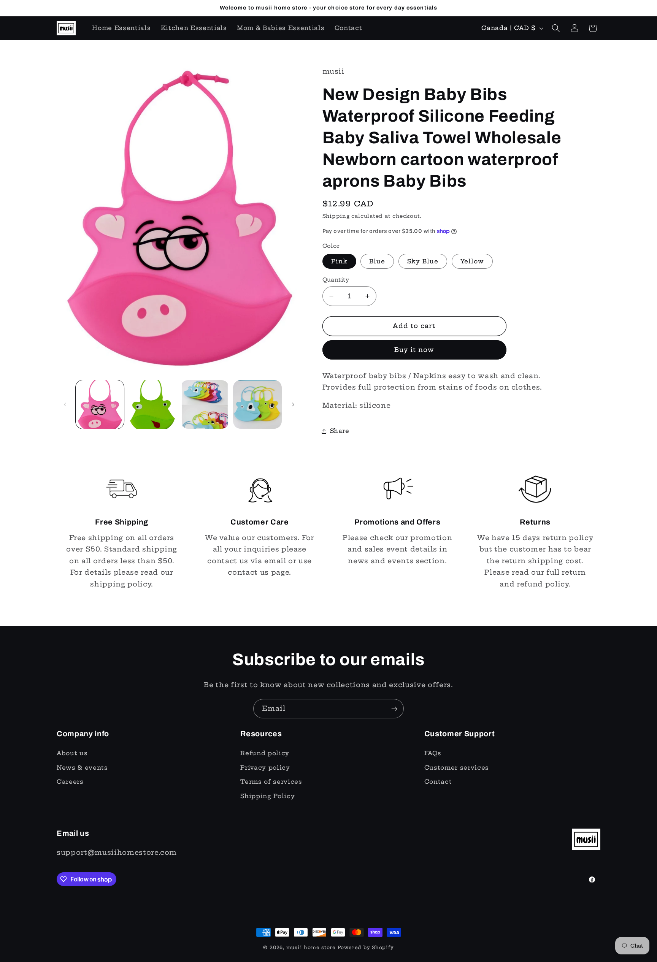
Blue (377, 261)
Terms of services (271, 781)
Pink (339, 261)
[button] (556, 28)
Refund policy (264, 753)
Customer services (456, 767)
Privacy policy (265, 767)
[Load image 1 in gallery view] (100, 404)
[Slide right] (293, 404)
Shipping (336, 216)
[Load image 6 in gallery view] (257, 404)
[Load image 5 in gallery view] (205, 404)
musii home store (311, 947)
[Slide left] (65, 404)
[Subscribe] (394, 709)
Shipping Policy (267, 796)
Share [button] (339, 430)
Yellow (472, 261)
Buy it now (414, 349)
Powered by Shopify (366, 947)
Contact (438, 781)
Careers (70, 781)
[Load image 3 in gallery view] (152, 404)
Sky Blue (423, 261)
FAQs (432, 753)
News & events (82, 767)
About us (72, 753)
